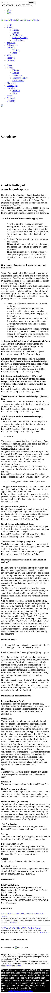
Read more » (14, 923)
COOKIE (5, 950)
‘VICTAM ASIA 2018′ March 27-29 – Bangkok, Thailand (21, 928)
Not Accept (20, 990)
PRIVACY (34, 947)
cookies (18, 966)
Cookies (28, 990)
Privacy (8, 966)
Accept (11, 990)
